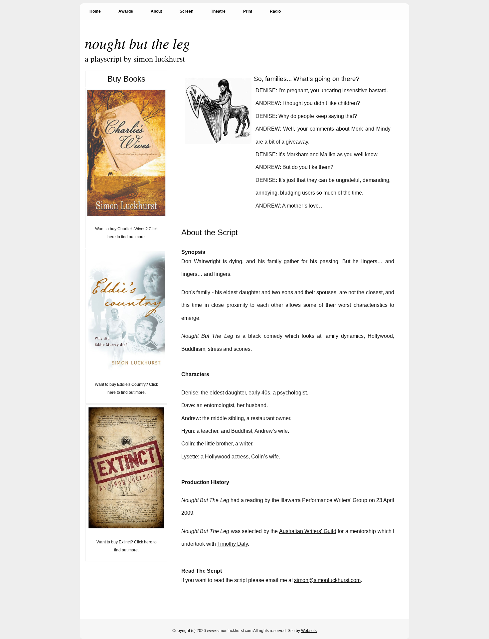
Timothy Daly (232, 544)
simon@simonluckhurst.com (327, 580)
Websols (309, 630)
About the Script (209, 232)
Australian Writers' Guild (307, 531)
